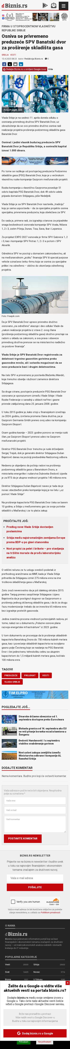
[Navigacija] (63, 6)
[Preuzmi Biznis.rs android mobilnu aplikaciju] (45, 6)
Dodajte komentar (17, 768)
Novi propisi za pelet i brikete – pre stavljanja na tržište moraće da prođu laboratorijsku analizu (35, 553)
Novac (36, 972)
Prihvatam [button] (23, 1042)
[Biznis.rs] (16, 933)
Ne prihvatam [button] (44, 1042)
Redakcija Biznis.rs (33, 58)
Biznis (8, 979)
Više (50, 69)
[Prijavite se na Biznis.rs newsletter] (53, 6)
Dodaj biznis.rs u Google (37, 1033)
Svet (7, 972)
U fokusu (37, 979)
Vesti (13, 55)
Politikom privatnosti (50, 912)
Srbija (5, 55)
